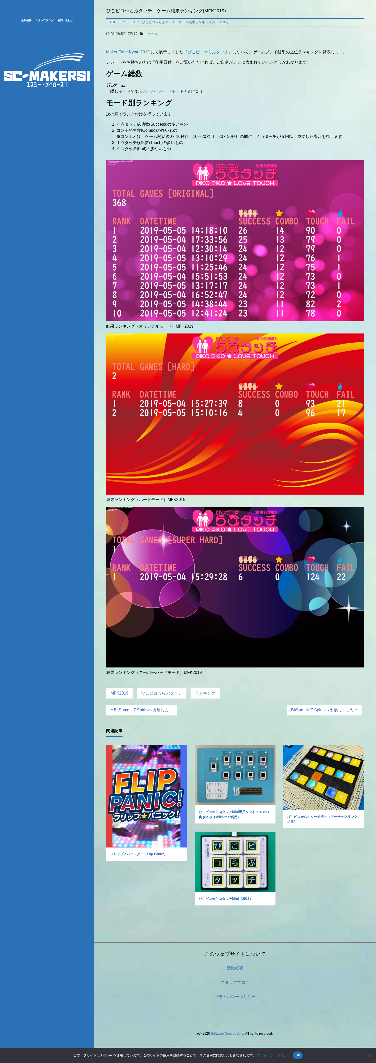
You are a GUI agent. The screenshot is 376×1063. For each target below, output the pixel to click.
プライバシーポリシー (235, 997)
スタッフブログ (44, 20)
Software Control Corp (227, 1033)
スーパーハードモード (163, 91)
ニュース (151, 34)
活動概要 (26, 20)
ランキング (205, 693)
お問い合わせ (65, 20)
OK (297, 1055)
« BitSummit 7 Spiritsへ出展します (141, 710)
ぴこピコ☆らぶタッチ (207, 52)
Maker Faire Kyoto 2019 (128, 52)
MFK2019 (119, 693)
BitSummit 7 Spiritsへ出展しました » (324, 710)
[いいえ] (369, 1055)
